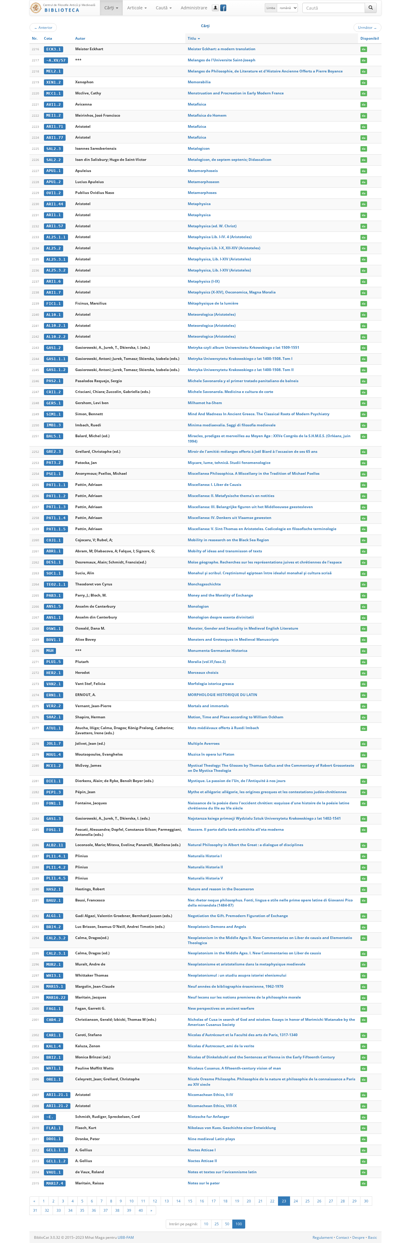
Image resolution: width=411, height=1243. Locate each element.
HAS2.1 (53, 889)
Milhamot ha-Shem (205, 402)
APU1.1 (53, 170)
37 (106, 1210)
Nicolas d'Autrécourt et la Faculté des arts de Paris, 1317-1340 (243, 1034)
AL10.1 (53, 314)
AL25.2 (53, 248)
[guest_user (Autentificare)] (215, 8)
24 (296, 1200)
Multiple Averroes (204, 743)
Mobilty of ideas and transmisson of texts (225, 551)
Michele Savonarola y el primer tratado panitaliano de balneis (243, 380)
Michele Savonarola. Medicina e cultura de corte (230, 391)
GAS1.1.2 (56, 369)
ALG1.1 (53, 915)
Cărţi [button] (109, 8)
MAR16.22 (56, 997)
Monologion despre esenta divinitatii (221, 617)
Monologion (198, 606)
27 (331, 1200)
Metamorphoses (202, 192)
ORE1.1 (53, 1079)
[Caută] (371, 8)
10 (131, 1200)
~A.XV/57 (56, 60)
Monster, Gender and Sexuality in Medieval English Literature (243, 628)
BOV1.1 (53, 639)
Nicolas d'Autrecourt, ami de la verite (221, 1045)
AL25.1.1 (56, 237)
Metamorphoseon (203, 181)
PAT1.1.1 (56, 485)
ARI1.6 (53, 281)
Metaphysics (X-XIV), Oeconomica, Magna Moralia (232, 292)
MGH (50, 650)
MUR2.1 (53, 964)
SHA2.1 (53, 717)
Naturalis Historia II (205, 867)
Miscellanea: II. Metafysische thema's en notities (231, 495)
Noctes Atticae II (202, 1160)
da (363, 49)
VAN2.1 (53, 684)
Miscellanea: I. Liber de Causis (214, 484)
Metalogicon (199, 148)
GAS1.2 (53, 347)
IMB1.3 (53, 425)
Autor (80, 38)
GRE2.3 (53, 451)
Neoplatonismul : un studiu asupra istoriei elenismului (237, 975)
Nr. (34, 38)
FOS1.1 (53, 829)
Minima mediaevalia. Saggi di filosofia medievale (232, 425)
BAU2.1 (53, 900)
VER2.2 (53, 706)
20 (249, 1200)
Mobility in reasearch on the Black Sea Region (228, 539)
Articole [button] (135, 8)
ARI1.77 (54, 137)
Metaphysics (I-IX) (204, 281)
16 (202, 1200)
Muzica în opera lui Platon (211, 754)
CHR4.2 (53, 1019)
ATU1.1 (53, 728)
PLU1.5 (53, 661)
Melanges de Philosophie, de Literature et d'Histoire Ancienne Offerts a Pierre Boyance (265, 71)
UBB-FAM (126, 1237)
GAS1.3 (53, 818)
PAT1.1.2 (56, 496)
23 (284, 1200)
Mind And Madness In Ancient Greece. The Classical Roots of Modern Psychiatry (258, 413)
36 (94, 1210)
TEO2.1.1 (56, 584)
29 (354, 1200)
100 (239, 1223)
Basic (372, 1237)
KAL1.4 (53, 1046)
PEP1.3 (53, 792)
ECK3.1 (53, 49)
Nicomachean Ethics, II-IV (210, 1094)
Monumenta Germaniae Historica (217, 650)
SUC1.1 (53, 573)
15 (190, 1200)
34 (70, 1210)
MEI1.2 (53, 115)
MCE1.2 (53, 765)
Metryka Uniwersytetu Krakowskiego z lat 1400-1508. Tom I (240, 358)
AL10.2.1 (56, 325)
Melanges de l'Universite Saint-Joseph (221, 60)
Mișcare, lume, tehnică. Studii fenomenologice (229, 462)
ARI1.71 (54, 126)
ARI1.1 (53, 215)
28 (343, 1200)
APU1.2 (53, 182)
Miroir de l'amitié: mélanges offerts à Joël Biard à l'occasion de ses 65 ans (252, 451)
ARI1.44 (54, 204)
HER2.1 (53, 673)
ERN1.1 (53, 695)
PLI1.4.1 (56, 856)
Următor (367, 27)
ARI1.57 (54, 226)
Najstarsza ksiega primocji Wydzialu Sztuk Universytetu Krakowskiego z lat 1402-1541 (264, 818)
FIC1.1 (53, 303)
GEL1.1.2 (56, 1161)
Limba (271, 8)
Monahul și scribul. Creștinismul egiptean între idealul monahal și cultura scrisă (260, 572)
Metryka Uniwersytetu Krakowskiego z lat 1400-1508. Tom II (241, 369)
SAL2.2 (53, 160)
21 (260, 1200)
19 (237, 1200)
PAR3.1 (53, 595)
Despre (358, 1237)
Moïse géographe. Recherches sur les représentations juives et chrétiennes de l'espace (265, 562)
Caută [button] (162, 8)
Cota (48, 38)
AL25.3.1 (56, 259)
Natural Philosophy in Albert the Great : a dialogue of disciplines (245, 844)
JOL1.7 (53, 743)
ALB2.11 (54, 845)
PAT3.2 (53, 462)
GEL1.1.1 (56, 1150)
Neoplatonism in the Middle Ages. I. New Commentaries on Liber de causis (254, 953)
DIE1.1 (53, 781)
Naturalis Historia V (205, 878)
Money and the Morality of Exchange (220, 595)
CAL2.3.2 (56, 938)
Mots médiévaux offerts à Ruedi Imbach (223, 727)
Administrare (194, 8)
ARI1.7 (53, 292)
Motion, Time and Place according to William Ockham (235, 717)
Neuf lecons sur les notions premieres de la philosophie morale (244, 997)
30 (366, 1200)
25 (307, 1200)
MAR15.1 (54, 986)
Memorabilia (199, 81)
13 (167, 1200)
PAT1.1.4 (56, 518)
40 (141, 1210)
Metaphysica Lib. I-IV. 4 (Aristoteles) (220, 236)
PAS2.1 (53, 381)
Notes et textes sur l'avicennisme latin (222, 1171)
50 (227, 1223)
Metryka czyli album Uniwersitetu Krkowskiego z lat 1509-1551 (243, 347)
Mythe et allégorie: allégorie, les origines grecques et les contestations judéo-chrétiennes (267, 791)
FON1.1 (53, 803)
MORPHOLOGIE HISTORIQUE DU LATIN (222, 694)
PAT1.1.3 (56, 507)
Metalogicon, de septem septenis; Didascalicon (229, 159)
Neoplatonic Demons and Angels (217, 926)
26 (319, 1200)
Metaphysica (199, 203)
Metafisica (197, 104)
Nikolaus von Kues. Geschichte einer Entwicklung (232, 1127)
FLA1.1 (53, 1128)
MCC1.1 (53, 93)
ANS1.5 (53, 606)
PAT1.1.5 (56, 529)
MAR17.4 (54, 1183)
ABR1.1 (53, 551)
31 (35, 1210)
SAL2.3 (53, 148)
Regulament (323, 1237)
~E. (50, 1117)
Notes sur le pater (204, 1183)
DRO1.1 (53, 1139)
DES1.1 (53, 562)
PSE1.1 (53, 473)
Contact (342, 1237)
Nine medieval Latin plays (211, 1138)
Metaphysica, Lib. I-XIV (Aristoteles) (219, 259)
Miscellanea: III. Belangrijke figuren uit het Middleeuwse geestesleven (250, 506)
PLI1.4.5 (56, 878)
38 (117, 1210)
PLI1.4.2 (56, 867)
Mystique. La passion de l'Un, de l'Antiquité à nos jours (237, 780)
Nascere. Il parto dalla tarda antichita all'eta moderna (236, 829)
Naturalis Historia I (205, 855)
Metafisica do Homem (207, 115)
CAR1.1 (53, 1035)
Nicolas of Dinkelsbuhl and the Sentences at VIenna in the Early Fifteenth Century (261, 1057)
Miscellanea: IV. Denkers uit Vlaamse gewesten (229, 517)
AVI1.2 (53, 104)
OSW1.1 (53, 628)
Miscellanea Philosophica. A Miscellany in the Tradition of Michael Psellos (254, 473)
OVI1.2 (53, 193)
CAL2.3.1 (56, 953)
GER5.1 (53, 403)
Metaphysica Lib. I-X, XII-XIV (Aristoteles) (224, 247)
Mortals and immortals (208, 705)
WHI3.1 (53, 975)
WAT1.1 (53, 1068)
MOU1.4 (53, 754)
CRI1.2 (53, 392)
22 (272, 1200)
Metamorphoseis (203, 170)
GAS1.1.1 (56, 359)
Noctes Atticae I (202, 1149)
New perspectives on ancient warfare (221, 1008)
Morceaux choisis (203, 672)
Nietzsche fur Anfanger (208, 1116)
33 (59, 1210)
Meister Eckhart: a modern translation (221, 48)
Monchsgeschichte (204, 584)
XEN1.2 (53, 82)
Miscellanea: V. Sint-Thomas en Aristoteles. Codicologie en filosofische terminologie (262, 528)
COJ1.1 (53, 540)
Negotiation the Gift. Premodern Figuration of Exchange (238, 915)
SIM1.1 (53, 414)
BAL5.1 (53, 436)
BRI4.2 (53, 927)
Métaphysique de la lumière (213, 303)
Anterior (43, 27)
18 (225, 1200)
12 (155, 1200)
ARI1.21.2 (57, 1105)
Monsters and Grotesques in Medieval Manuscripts (233, 639)
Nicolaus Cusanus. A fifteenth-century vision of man (234, 1068)
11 (143, 1200)
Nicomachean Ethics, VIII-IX (212, 1105)
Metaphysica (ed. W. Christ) (212, 226)
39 (129, 1210)
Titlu (192, 38)
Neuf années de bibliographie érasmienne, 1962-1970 (235, 986)
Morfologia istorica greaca (211, 683)
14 (178, 1200)
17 (214, 1200)
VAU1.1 (53, 1172)
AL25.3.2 (56, 270)
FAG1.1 (53, 1008)
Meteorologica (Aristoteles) (212, 314)
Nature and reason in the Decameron (221, 889)
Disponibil (369, 38)
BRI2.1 (53, 1057)
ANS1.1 (53, 617)
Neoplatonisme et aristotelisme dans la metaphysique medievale (246, 964)
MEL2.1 (53, 71)
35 (82, 1210)
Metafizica (197, 126)
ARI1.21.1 (57, 1094)
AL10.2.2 (56, 336)
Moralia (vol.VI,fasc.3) (207, 661)
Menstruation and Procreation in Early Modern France (236, 93)
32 (47, 1210)
